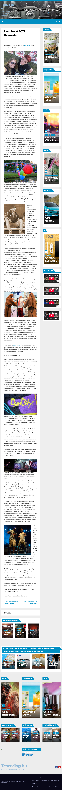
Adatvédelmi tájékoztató (53, 780)
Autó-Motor (47, 215)
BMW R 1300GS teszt (49, 220)
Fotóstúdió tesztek (46, 733)
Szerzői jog (34, 783)
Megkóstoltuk (53, 94)
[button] (56, 21)
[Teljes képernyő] (58, 281)
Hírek (50, 660)
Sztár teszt (26, 733)
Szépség (55, 54)
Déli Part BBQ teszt (50, 99)
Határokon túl (53, 173)
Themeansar (4, 782)
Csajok (46, 54)
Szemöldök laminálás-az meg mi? (51, 60)
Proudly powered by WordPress (8, 781)
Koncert (6, 630)
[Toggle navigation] (59, 21)
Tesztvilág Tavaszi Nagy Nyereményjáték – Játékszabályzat (45, 786)
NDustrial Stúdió (56, 738)
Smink (51, 54)
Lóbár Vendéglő (15, 738)
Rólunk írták (34, 777)
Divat (45, 709)
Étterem (47, 94)
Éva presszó (16, 345)
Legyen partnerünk (43, 777)
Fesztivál (19, 628)
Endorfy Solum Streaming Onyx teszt (51, 142)
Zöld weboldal (44, 780)
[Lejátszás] (46, 281)
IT (45, 255)
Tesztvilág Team (35, 780)
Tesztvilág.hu (14, 765)
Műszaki (49, 255)
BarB (7, 40)
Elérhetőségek (51, 777)
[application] (51, 278)
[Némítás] (56, 281)
